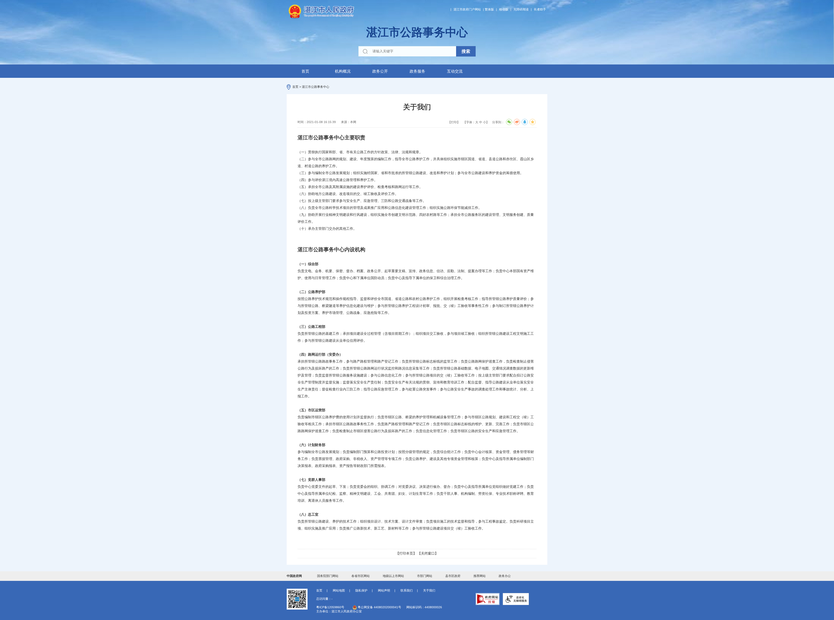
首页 (305, 71)
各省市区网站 (360, 576)
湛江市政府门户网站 (467, 9)
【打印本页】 (406, 553)
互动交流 (455, 71)
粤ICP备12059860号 (330, 607)
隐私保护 (361, 590)
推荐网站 (479, 576)
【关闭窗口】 (427, 553)
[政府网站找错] (488, 599)
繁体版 (489, 9)
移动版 (503, 9)
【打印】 (454, 122)
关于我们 (429, 590)
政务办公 (505, 576)
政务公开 (380, 71)
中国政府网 (294, 576)
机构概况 (343, 71)
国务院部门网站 (327, 576)
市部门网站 (424, 576)
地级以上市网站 (393, 576)
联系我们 (406, 590)
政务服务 (417, 71)
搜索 (466, 51)
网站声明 (384, 590)
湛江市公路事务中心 (315, 86)
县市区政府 (452, 576)
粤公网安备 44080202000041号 (379, 607)
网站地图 (339, 590)
